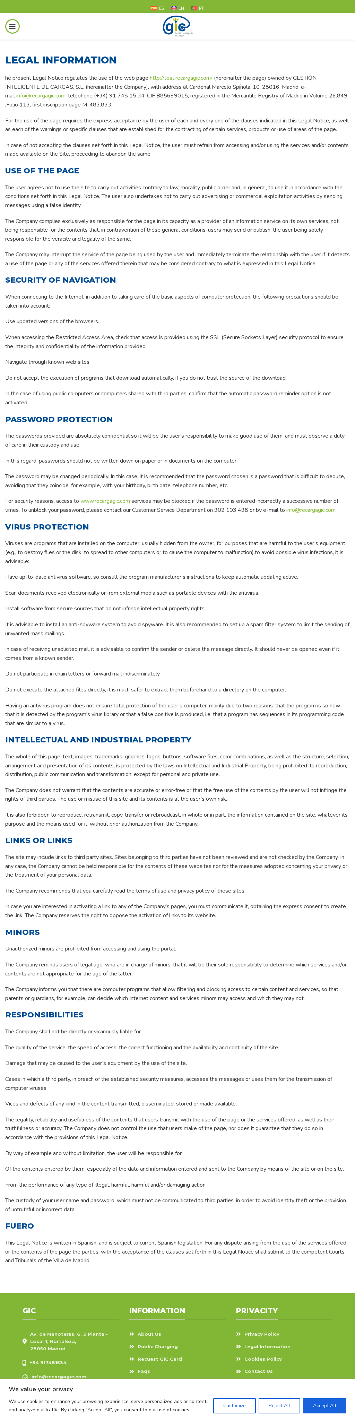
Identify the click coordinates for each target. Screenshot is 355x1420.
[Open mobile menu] (12, 26)
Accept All (324, 1405)
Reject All (279, 1405)
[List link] (71, 1362)
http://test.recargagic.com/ (181, 78)
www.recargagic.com (105, 501)
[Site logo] (177, 26)
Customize (234, 1405)
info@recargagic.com (41, 96)
